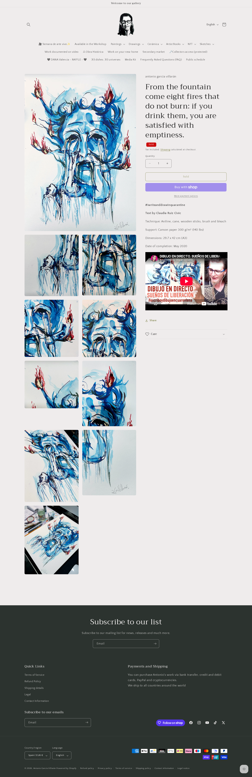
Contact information (164, 768)
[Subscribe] (155, 643)
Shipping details (34, 688)
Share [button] (153, 320)
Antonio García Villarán (44, 768)
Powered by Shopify (66, 768)
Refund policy (87, 768)
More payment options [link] (186, 196)
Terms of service (123, 768)
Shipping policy (143, 768)
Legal (28, 694)
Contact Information (37, 701)
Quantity (150, 156)
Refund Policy (33, 681)
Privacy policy (105, 768)
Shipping (165, 149)
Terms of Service (34, 675)
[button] (29, 25)
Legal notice (183, 768)
